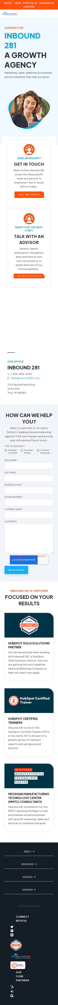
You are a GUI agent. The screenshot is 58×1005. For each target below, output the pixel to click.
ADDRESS (27, 889)
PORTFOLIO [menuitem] (30, 3)
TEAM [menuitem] (17, 3)
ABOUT (27, 851)
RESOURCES (27, 864)
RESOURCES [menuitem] (46, 3)
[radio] (12, 452)
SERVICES (28, 877)
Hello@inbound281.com (25, 378)
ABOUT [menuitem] (8, 3)
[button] (54, 12)
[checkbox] (29, 452)
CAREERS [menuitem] (29, 6)
